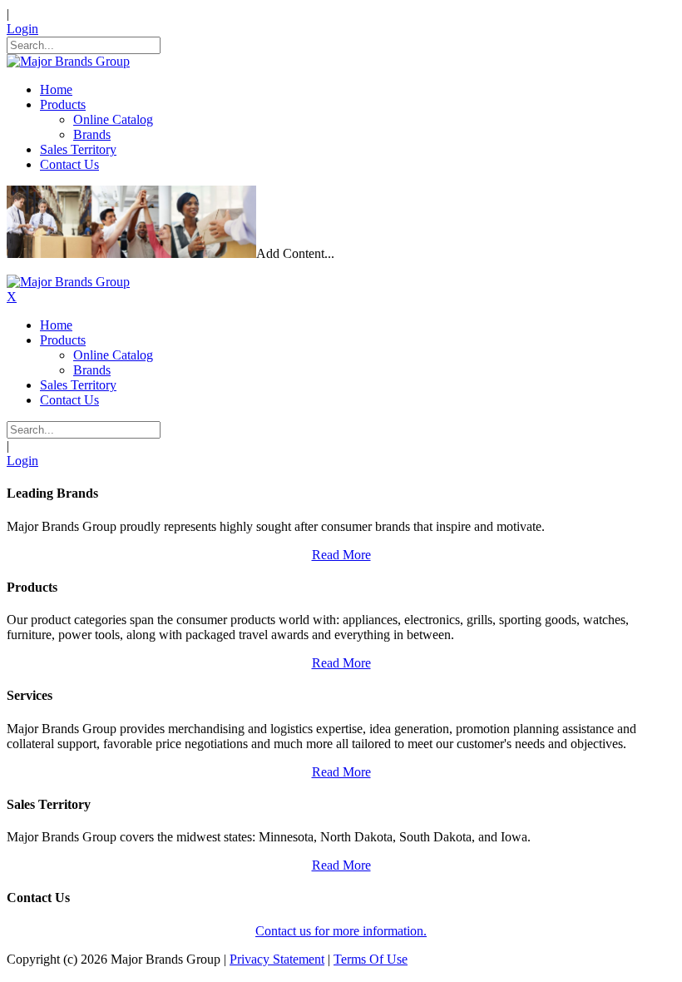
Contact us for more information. (341, 931)
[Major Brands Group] (68, 61)
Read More (341, 555)
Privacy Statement (277, 959)
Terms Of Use (371, 959)
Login (22, 29)
